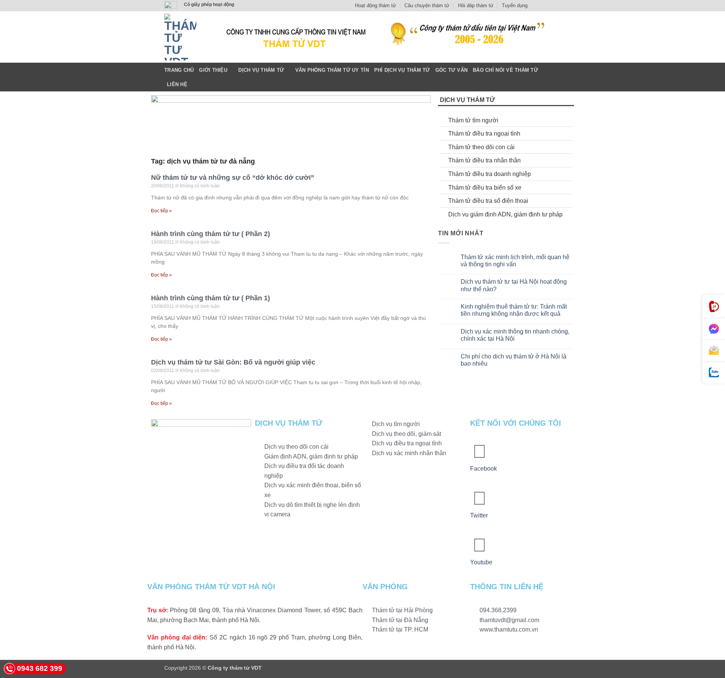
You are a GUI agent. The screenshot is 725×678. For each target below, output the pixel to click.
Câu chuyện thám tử (426, 5)
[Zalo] (713, 372)
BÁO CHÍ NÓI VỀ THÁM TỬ (505, 70)
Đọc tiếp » (161, 210)
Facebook (483, 468)
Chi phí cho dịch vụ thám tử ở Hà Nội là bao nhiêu (513, 360)
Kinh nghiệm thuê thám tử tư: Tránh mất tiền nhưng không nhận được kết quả (514, 310)
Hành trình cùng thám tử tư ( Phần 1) (210, 298)
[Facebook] (479, 451)
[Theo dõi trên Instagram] (542, 5)
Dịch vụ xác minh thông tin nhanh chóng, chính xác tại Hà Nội (515, 335)
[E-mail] (713, 351)
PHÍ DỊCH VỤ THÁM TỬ (402, 70)
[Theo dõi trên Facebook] (535, 5)
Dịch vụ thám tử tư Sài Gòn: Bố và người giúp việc (233, 362)
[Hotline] (713, 306)
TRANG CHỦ (179, 70)
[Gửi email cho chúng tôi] (557, 5)
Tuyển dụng (515, 5)
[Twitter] (479, 498)
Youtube (481, 562)
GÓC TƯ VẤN (451, 70)
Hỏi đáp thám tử (476, 5)
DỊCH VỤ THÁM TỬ (261, 70)
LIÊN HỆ (177, 84)
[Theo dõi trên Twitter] (550, 5)
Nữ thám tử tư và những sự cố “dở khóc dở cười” (232, 177)
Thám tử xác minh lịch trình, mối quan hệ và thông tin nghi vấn (515, 260)
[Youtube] (479, 545)
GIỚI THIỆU (213, 70)
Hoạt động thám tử (375, 5)
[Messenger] (713, 329)
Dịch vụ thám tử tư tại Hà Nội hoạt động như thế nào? (514, 285)
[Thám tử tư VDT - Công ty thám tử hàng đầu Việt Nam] (180, 37)
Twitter (479, 515)
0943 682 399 (39, 668)
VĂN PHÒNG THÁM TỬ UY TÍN (332, 70)
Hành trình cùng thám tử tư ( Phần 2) (210, 234)
